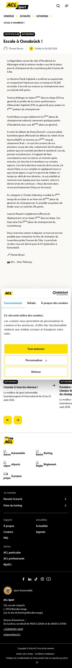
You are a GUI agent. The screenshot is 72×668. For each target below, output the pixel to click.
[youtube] (48, 579)
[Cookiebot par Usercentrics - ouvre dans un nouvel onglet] (52, 293)
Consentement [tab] (13, 303)
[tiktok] (36, 579)
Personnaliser (34, 360)
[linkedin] (30, 579)
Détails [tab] (31, 303)
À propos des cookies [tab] (54, 303)
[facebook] (23, 579)
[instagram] (42, 579)
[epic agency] (37, 662)
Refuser (36, 371)
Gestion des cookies (24, 654)
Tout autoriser (36, 348)
